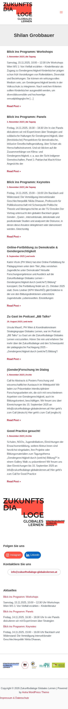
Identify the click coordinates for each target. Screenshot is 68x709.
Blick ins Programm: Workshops (30, 51)
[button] (34, 572)
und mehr (30, 256)
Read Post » (14, 106)
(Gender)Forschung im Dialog (28, 369)
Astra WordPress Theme (35, 692)
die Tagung (31, 57)
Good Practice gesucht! (23, 431)
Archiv (29, 375)
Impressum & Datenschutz (14, 698)
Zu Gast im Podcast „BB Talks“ (29, 316)
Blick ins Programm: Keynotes (28, 182)
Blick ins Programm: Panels (26, 116)
